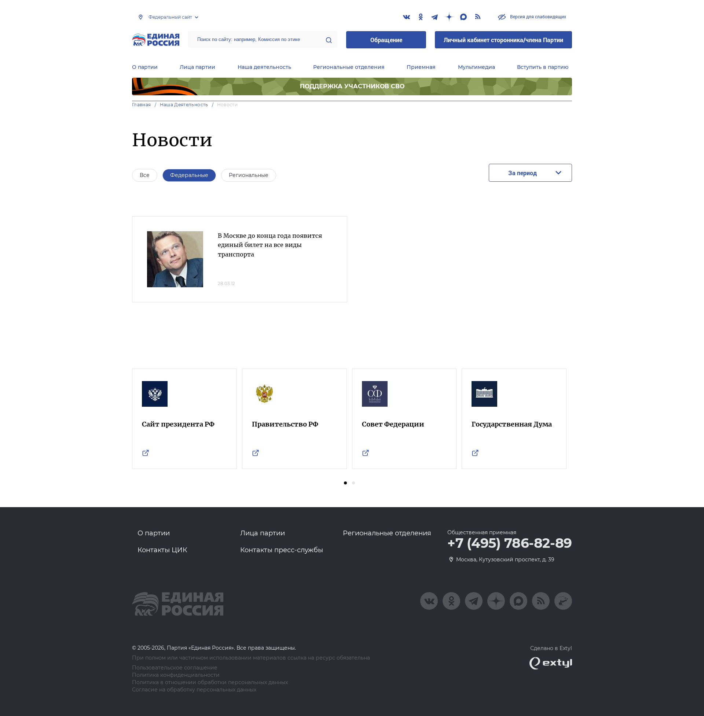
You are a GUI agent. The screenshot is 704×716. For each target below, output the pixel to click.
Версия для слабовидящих (537, 16)
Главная (141, 104)
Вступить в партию (542, 67)
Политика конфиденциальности (176, 675)
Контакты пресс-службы (281, 550)
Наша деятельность (264, 67)
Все (145, 175)
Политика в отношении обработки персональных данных (210, 682)
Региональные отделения (349, 67)
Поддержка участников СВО (352, 86)
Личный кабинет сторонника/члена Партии (503, 40)
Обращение (386, 40)
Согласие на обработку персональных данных (194, 690)
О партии (145, 67)
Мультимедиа (476, 67)
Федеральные (189, 175)
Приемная (421, 67)
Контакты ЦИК (162, 550)
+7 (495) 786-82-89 (509, 543)
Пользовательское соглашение (174, 668)
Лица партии (197, 67)
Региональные (248, 175)
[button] (345, 482)
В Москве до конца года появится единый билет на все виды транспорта (270, 245)
